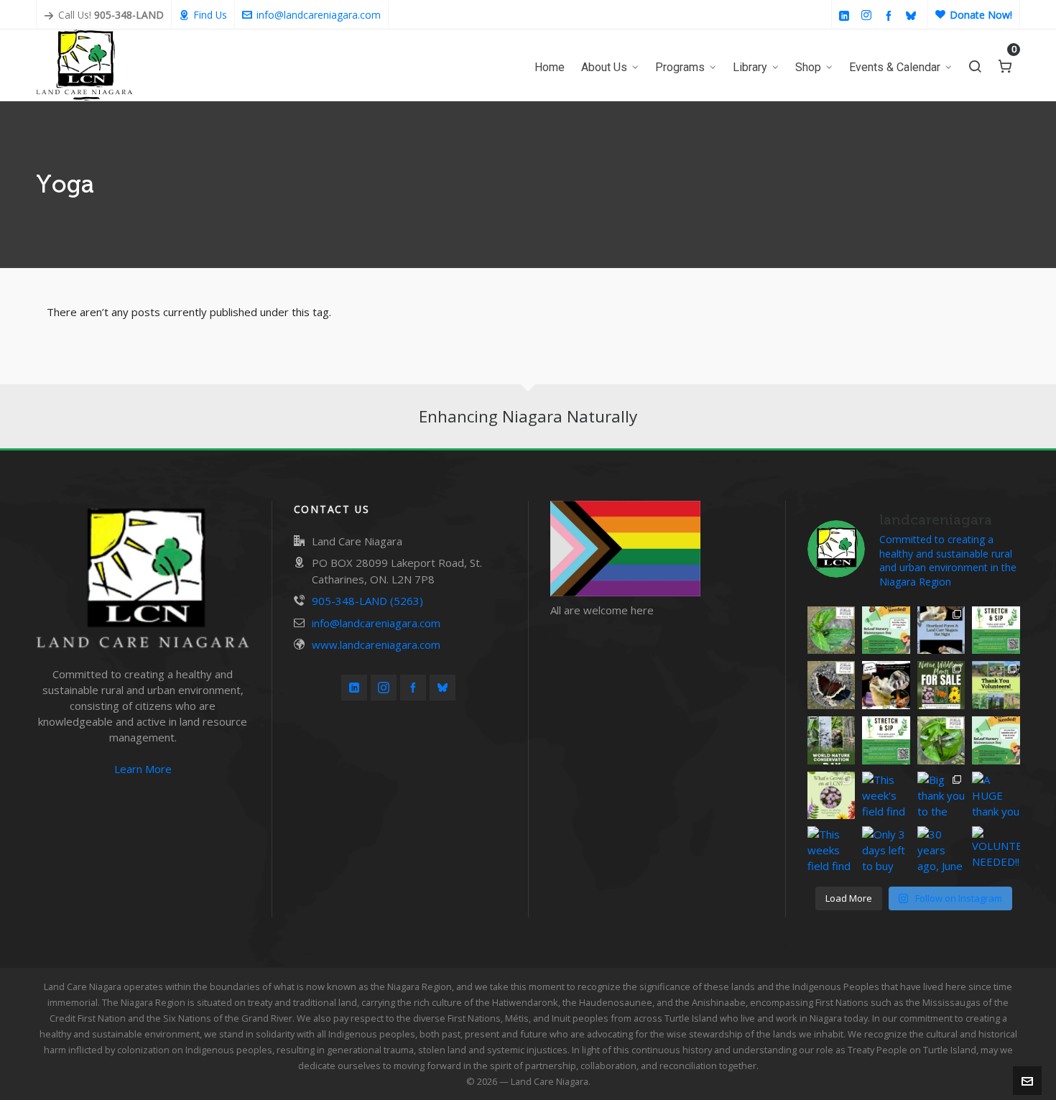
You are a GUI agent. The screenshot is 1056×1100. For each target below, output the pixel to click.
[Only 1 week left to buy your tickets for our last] (996, 630)
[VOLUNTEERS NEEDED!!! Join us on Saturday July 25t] (996, 740)
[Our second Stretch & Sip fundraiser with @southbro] (886, 740)
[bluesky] (913, 15)
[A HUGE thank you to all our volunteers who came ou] (996, 796)
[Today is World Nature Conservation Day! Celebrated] (831, 740)
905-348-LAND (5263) (367, 600)
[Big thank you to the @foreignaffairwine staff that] (941, 796)
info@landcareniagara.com (318, 15)
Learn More (143, 769)
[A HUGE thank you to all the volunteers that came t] (996, 685)
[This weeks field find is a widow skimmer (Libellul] (941, 740)
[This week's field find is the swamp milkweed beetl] (831, 630)
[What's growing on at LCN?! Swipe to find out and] (831, 796)
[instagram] (868, 15)
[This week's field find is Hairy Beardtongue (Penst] (886, 796)
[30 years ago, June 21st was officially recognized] (941, 850)
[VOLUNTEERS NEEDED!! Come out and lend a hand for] (996, 850)
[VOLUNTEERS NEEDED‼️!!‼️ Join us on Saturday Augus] (886, 630)
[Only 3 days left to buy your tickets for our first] (886, 850)
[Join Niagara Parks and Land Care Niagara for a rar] (886, 685)
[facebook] (891, 15)
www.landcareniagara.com (376, 644)
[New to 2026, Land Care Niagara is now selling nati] (941, 685)
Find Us (210, 15)
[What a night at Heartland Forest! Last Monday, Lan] (941, 630)
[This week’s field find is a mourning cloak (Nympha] (831, 685)
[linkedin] (846, 15)
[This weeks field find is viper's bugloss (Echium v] (831, 850)
